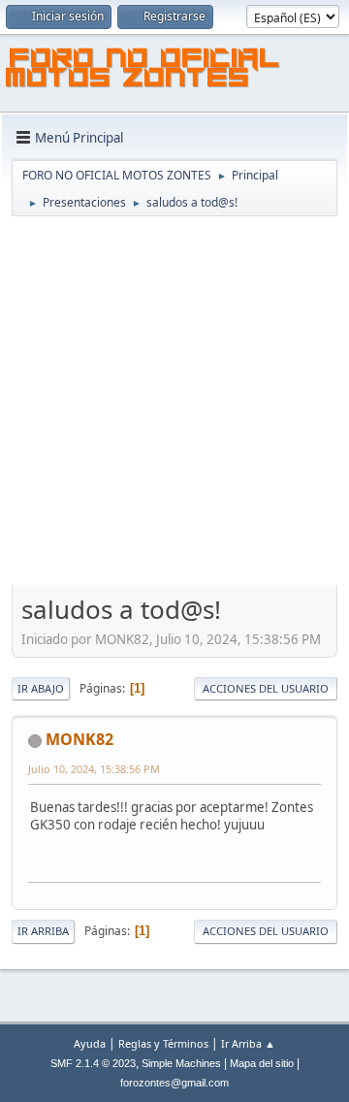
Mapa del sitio (262, 1063)
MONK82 (79, 739)
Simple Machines (181, 1063)
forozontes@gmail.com (174, 1082)
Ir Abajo (40, 688)
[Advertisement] (174, 402)
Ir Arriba (43, 931)
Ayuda (90, 1043)
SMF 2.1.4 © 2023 (93, 1063)
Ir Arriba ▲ (248, 1043)
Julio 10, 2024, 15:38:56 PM (94, 769)
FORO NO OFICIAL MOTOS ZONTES (143, 70)
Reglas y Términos (163, 1043)
